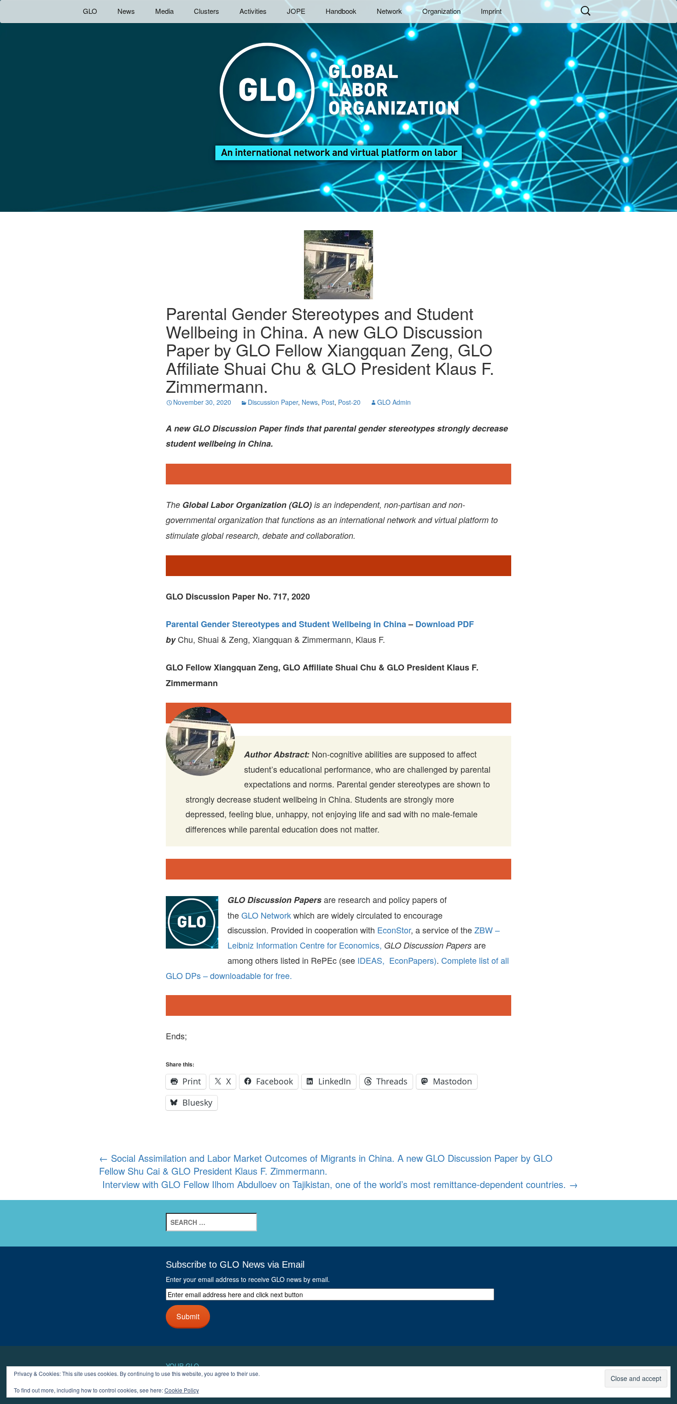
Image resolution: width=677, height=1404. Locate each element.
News (126, 11)
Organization (441, 11)
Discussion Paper (273, 402)
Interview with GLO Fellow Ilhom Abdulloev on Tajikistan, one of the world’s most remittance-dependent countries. (340, 1184)
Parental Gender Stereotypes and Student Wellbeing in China (286, 624)
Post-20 (349, 402)
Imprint (491, 11)
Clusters (206, 11)
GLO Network (266, 915)
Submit (187, 1316)
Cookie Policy (181, 1390)
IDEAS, (371, 960)
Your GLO (182, 1365)
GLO (90, 11)
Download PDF (444, 624)
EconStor (394, 930)
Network (389, 11)
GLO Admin (394, 402)
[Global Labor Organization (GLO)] (338, 94)
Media (164, 11)
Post (327, 402)
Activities (253, 11)
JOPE (296, 11)
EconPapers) (411, 960)
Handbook (341, 11)
